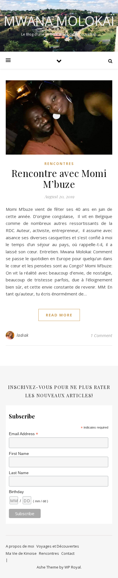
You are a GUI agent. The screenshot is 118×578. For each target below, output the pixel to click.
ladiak (23, 335)
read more (59, 315)
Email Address (23, 434)
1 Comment (101, 335)
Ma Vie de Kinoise (21, 553)
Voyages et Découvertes (57, 546)
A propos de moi (20, 546)
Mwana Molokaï (59, 20)
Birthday (16, 491)
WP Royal (72, 567)
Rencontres (59, 163)
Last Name (19, 472)
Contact (67, 553)
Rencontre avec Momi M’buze (59, 178)
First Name (19, 453)
